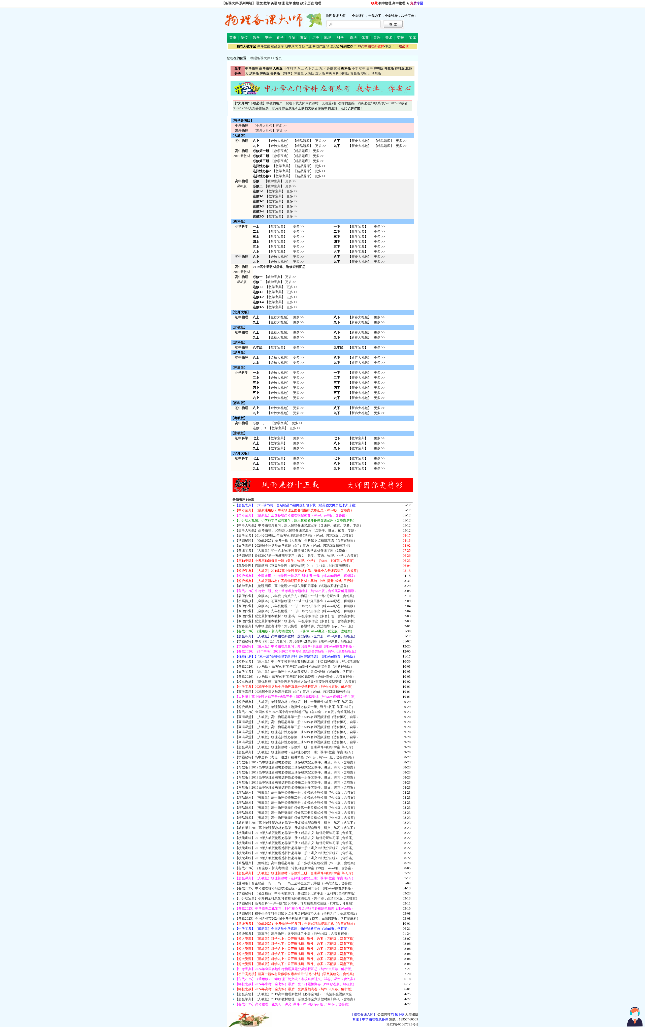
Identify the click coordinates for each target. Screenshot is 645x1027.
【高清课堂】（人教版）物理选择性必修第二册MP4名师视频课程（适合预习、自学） (297, 737)
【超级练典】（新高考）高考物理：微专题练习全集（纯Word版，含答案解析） (292, 934)
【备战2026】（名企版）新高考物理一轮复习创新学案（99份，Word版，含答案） (294, 868)
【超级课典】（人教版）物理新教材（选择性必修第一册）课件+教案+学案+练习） (295, 707)
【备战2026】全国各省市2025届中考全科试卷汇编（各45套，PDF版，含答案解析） (296, 712)
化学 (288, 3)
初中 (362, 68)
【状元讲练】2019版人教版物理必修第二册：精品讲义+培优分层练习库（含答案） (295, 838)
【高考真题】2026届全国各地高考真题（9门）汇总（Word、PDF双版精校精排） (293, 545)
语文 (259, 3)
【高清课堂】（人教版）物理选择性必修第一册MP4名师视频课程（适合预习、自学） (297, 732)
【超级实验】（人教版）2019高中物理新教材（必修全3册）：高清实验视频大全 (293, 994)
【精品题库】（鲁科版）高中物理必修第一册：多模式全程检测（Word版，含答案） (296, 863)
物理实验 (332, 46)
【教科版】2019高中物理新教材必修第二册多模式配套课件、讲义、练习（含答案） (296, 828)
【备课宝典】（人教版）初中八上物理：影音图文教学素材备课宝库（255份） (291, 550)
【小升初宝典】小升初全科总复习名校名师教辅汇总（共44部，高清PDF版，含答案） (297, 898)
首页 (232, 38)
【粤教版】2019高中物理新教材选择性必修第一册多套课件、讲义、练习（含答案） (296, 777)
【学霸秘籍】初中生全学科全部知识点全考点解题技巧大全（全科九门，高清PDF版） (297, 913)
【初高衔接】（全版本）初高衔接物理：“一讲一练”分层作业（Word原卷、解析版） (296, 601)
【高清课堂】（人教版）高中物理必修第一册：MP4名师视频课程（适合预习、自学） (297, 717)
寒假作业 (319, 46)
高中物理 (398, 3)
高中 (369, 68)
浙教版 (376, 73)
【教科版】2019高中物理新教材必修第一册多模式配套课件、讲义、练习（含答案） (296, 823)
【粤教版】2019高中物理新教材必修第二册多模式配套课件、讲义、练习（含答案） (296, 767)
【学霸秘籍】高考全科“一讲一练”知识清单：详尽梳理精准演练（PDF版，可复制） (295, 903)
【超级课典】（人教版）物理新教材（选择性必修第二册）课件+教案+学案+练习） (295, 752)
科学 (340, 38)
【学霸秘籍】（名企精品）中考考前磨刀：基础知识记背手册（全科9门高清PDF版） (296, 893)
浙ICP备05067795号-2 (402, 1024)
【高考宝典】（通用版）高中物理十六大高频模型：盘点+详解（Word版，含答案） (295, 671)
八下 (308, 68)
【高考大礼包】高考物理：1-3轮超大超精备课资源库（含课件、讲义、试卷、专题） (296, 530)
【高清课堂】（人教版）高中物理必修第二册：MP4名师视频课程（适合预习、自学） (297, 722)
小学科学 (290, 68)
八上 (300, 68)
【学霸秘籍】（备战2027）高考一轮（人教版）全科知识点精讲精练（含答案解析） (296, 540)
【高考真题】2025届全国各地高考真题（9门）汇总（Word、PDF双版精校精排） (293, 692)
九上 (315, 68)
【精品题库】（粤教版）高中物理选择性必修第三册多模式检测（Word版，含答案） (296, 818)
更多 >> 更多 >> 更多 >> (298, 443)
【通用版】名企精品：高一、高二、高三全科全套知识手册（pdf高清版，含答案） (294, 883)
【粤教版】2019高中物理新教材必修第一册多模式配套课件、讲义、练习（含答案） (296, 762)
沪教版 (239, 327)
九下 (322, 68)
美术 (388, 38)
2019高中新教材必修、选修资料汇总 (279, 267)
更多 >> (281, 126)
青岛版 (355, 73)
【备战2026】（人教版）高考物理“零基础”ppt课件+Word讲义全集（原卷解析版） (294, 666)
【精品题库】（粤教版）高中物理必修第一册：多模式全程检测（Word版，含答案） (296, 792)
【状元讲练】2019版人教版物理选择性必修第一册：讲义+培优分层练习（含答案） (295, 848)
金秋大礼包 (279, 141)
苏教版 (299, 73)
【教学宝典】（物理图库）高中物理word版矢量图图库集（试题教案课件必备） (292, 586)
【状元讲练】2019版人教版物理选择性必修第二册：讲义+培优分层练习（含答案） (295, 853)
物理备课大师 (260, 58)
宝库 (412, 38)
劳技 (400, 38)
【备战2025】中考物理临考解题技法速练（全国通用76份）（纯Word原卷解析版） (294, 888)
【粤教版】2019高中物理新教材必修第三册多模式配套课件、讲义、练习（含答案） (296, 772)
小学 (355, 68)
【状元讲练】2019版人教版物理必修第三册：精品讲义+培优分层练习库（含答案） (295, 843)
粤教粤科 (332, 73)
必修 (330, 68)
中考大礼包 (264, 126)
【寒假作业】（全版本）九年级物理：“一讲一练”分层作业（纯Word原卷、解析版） (296, 611)
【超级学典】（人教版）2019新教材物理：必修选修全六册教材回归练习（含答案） (296, 999)
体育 (365, 38)
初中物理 (385, 3)
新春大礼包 (359, 141)
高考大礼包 (264, 131)
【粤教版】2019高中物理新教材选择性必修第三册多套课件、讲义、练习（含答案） (296, 787)
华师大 (366, 73)
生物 (296, 3)
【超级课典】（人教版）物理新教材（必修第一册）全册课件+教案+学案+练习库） (295, 747)
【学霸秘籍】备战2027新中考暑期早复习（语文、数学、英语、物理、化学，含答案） (297, 555)
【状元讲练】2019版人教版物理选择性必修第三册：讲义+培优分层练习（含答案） (295, 858)
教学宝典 (280, 151)
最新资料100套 (243, 500)
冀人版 (320, 73)
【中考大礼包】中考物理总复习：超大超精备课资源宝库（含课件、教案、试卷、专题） (299, 525)
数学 (267, 3)
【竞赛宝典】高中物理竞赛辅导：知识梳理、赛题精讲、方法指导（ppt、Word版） (295, 626)
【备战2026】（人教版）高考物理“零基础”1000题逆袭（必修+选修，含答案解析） (295, 676)
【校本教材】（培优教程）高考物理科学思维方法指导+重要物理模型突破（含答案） (296, 681)
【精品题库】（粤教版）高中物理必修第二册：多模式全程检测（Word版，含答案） (296, 797)
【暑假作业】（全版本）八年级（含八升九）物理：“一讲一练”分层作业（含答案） (295, 596)
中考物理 (241, 126)
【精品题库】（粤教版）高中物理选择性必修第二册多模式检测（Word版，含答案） (296, 813)
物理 (281, 3)
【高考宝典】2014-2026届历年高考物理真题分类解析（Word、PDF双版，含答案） (295, 535)
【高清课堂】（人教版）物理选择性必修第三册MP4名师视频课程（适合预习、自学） (297, 742)
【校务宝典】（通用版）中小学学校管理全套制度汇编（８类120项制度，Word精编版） (298, 661)
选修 (337, 68)
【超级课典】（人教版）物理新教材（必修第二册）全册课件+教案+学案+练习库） (295, 702)
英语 (274, 3)
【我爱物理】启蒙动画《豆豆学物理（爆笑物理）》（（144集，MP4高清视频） (293, 566)
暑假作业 (305, 46)
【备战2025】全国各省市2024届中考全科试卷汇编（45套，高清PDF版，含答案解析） (297, 918)
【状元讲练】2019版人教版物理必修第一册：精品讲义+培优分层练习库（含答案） (295, 833)
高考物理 (241, 131)
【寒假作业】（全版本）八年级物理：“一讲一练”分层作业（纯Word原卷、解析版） (296, 606)
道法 (353, 38)
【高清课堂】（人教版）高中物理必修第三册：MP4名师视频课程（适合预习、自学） (297, 727)
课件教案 (263, 46)
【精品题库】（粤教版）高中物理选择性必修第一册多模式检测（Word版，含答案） (296, 808)
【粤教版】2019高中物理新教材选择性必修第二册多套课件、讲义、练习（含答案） (296, 782)
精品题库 (277, 46)
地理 (318, 3)
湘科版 (344, 73)
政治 (303, 3)
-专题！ (374, 46)
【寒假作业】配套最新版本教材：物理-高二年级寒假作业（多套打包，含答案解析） (296, 621)
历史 (310, 3)
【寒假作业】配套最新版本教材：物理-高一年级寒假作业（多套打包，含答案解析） (296, 616)
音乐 (376, 38)
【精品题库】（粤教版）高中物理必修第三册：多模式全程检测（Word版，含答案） (296, 802)
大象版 (309, 73)
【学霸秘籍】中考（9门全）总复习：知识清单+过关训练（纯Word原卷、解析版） (294, 641)
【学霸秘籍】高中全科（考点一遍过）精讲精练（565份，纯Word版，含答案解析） (295, 757)
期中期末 (291, 46)
